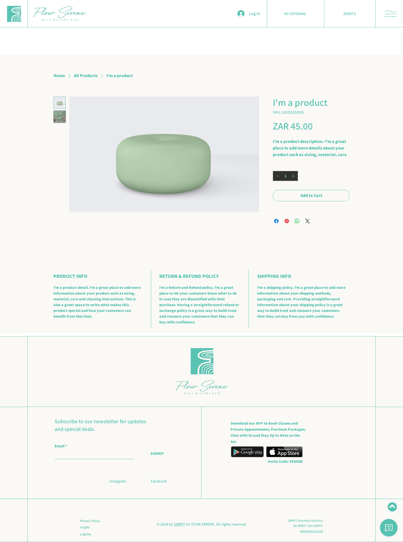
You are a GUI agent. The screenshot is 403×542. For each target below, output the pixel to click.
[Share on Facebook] (276, 221)
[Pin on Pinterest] (286, 221)
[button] (390, 14)
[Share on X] (307, 221)
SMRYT (179, 524)
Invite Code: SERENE (285, 461)
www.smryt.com (311, 531)
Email (60, 446)
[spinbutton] (285, 176)
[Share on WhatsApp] (297, 221)
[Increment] (293, 176)
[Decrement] (277, 176)
